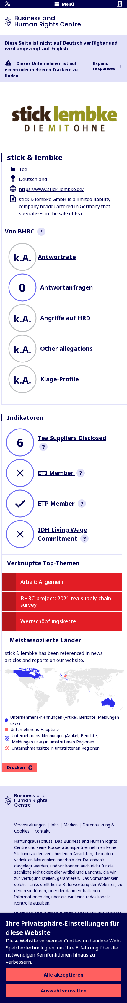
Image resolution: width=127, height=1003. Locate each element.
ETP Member (57, 503)
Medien (71, 825)
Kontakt (42, 831)
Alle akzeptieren (63, 975)
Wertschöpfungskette (48, 621)
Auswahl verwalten (64, 990)
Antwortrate (57, 257)
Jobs (55, 825)
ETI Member (56, 473)
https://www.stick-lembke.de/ (51, 189)
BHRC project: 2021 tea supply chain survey (65, 601)
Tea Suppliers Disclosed (72, 438)
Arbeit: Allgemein (41, 581)
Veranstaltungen (30, 825)
